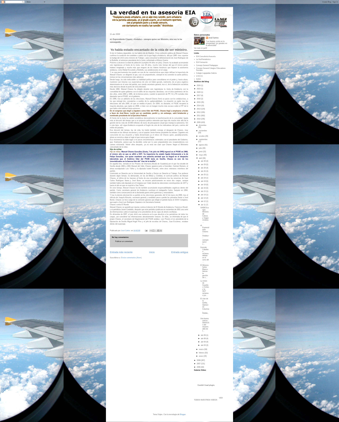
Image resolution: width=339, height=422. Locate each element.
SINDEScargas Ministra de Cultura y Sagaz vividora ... (204, 215)
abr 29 (203, 164)
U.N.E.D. (199, 76)
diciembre (202, 125)
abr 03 (203, 345)
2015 (199, 102)
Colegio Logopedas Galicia (206, 73)
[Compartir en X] (156, 230)
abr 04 (203, 342)
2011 (199, 116)
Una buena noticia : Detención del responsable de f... (204, 324)
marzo (201, 349)
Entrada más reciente (121, 252)
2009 (199, 122)
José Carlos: (214, 38)
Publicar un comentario (124, 241)
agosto (202, 145)
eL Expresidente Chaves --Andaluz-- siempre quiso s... (204, 234)
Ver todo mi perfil (200, 48)
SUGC (198, 79)
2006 (199, 367)
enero (201, 356)
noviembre (203, 131)
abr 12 (203, 201)
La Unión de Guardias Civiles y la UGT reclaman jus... (204, 288)
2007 (199, 364)
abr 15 (203, 191)
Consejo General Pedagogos (207, 65)
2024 (199, 85)
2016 (199, 99)
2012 (199, 112)
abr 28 (203, 168)
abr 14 (203, 195)
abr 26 (203, 171)
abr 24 (203, 178)
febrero (202, 353)
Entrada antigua (179, 252)
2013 (199, 109)
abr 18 (203, 185)
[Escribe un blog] (153, 230)
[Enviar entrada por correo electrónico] (146, 231)
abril (201, 158)
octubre (202, 136)
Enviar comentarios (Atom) (131, 258)
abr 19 (203, 181)
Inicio (152, 252)
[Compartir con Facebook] (158, 230)
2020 (199, 92)
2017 (199, 95)
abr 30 (203, 161)
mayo (201, 155)
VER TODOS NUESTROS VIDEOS (208, 399)
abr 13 (203, 198)
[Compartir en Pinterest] (161, 230)
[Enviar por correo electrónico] (151, 230)
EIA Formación (202, 62)
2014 (199, 105)
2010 (199, 119)
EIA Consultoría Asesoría (205, 56)
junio (201, 152)
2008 (199, 360)
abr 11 (203, 205)
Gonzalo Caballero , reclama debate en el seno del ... (204, 254)
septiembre (203, 139)
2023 (199, 89)
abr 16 (203, 188)
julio (200, 148)
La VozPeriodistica (203, 59)
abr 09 (203, 335)
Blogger (183, 414)
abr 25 (203, 175)
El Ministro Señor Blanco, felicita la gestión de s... (204, 271)
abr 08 (203, 338)
